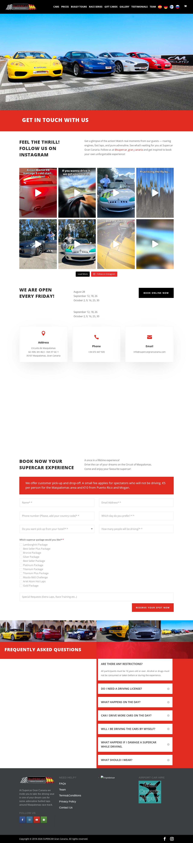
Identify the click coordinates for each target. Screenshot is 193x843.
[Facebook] (22, 819)
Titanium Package (33, 569)
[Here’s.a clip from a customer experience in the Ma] (77, 244)
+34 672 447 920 (96, 351)
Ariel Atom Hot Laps (34, 581)
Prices (65, 7)
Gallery (124, 7)
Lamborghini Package (35, 544)
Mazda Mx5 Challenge (35, 577)
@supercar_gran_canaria (129, 149)
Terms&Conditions (70, 795)
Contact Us (66, 807)
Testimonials (139, 7)
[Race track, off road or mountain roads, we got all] (77, 193)
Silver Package (31, 556)
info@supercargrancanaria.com (150, 351)
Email (149, 346)
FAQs (62, 783)
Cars (56, 7)
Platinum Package (33, 565)
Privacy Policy (67, 801)
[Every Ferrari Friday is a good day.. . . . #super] (116, 244)
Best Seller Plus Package (36, 548)
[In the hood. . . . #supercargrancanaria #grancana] (38, 244)
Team (153, 7)
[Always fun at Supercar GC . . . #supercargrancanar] (155, 244)
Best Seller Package (34, 561)
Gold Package (30, 585)
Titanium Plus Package (36, 573)
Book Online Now (156, 292)
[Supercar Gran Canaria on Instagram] (29, 819)
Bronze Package (32, 552)
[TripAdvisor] (44, 819)
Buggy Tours (79, 7)
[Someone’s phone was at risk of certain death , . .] (155, 193)
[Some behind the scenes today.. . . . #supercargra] (116, 193)
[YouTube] (37, 819)
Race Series (95, 7)
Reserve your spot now (153, 607)
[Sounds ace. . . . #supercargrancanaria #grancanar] (38, 193)
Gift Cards (110, 7)
